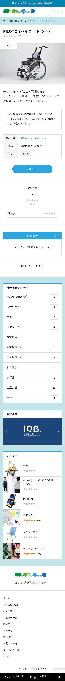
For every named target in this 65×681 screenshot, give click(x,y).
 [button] (58, 431)
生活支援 (31, 387)
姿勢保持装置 (31, 347)
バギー (31, 316)
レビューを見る (13, 677)
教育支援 (31, 367)
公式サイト (32, 169)
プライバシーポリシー (15, 650)
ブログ (6, 656)
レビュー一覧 (10, 617)
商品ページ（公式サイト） (35, 138)
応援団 (6, 624)
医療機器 (31, 337)
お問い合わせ (10, 643)
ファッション (31, 327)
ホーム (6, 598)
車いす (8, 46)
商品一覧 (8, 611)
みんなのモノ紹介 (31, 296)
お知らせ (8, 630)
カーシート (31, 306)
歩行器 (31, 377)
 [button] (6, 431)
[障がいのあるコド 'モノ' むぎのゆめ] (21, 11)
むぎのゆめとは (11, 604)
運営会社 (8, 637)
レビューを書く (40, 677)
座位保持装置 (31, 357)
